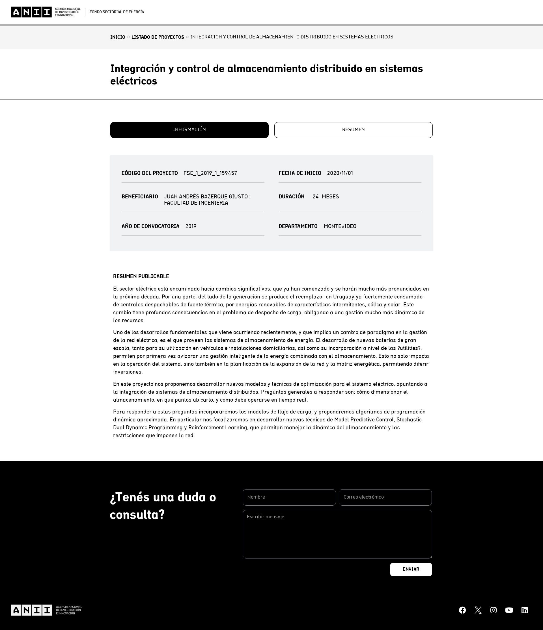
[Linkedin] (525, 610)
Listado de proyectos (158, 37)
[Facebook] (462, 610)
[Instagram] (493, 610)
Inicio (117, 37)
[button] (189, 130)
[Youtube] (509, 610)
